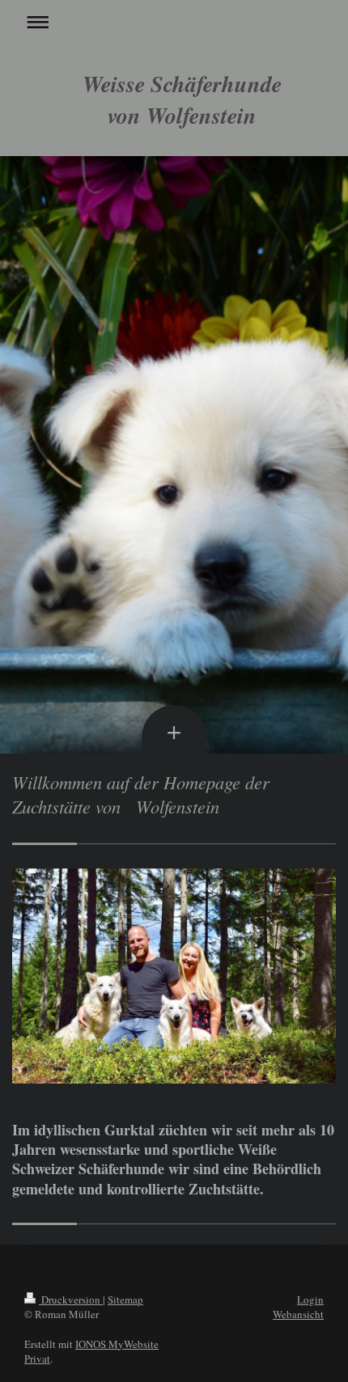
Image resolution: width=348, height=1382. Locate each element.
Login (310, 1299)
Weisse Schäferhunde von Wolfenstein (182, 99)
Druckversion (71, 1299)
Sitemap (125, 1299)
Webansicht (298, 1314)
